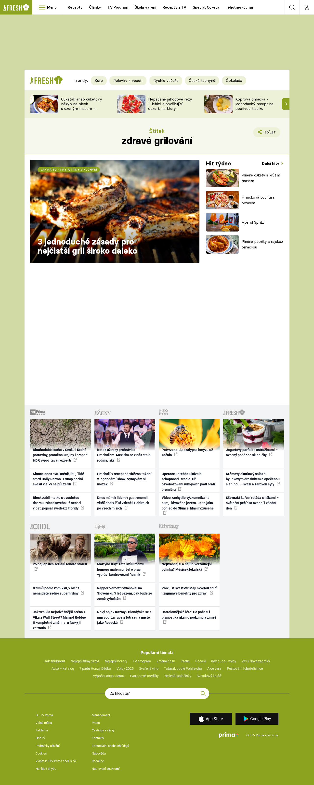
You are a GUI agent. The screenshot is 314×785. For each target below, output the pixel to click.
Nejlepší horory (116, 661)
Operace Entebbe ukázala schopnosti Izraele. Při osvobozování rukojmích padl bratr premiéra (188, 482)
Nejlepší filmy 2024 (85, 661)
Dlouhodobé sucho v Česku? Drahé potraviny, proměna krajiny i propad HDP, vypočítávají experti (60, 455)
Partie (185, 661)
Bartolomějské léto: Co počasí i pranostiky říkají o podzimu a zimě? (189, 614)
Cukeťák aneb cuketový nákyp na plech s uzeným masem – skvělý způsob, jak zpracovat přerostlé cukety (81, 111)
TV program (142, 661)
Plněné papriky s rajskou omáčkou (262, 244)
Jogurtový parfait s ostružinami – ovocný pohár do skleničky (252, 452)
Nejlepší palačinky (177, 676)
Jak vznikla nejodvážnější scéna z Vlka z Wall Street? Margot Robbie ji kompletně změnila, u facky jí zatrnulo (59, 620)
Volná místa (44, 723)
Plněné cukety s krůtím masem (261, 178)
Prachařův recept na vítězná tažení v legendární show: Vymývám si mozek (124, 479)
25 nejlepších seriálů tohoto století (60, 564)
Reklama (42, 730)
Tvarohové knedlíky (144, 676)
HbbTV (40, 738)
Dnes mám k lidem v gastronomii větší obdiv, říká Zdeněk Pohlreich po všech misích (123, 503)
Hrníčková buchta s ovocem (258, 200)
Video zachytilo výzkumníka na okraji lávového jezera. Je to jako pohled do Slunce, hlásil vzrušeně (188, 503)
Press (96, 723)
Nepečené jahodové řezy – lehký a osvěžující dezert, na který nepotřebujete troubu (170, 106)
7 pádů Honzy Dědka (95, 668)
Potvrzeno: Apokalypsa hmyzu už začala (187, 452)
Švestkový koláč (209, 676)
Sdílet (269, 133)
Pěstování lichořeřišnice (245, 668)
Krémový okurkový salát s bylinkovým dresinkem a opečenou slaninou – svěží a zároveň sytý (253, 479)
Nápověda (99, 753)
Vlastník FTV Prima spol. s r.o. (56, 761)
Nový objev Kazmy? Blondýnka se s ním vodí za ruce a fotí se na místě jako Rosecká (124, 617)
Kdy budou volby (223, 661)
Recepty (75, 7)
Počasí (200, 661)
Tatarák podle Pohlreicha (183, 668)
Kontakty (98, 738)
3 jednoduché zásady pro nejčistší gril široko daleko (87, 246)
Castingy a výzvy (103, 730)
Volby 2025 (125, 668)
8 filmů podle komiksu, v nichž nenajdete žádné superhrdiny (56, 590)
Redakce (98, 761)
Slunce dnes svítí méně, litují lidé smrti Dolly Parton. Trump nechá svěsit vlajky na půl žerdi (58, 479)
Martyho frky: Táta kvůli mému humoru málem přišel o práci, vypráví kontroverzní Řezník (120, 569)
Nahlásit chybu (46, 768)
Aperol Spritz (253, 222)
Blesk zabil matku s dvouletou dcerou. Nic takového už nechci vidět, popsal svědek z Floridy (57, 503)
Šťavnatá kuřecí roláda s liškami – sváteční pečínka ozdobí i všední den (252, 503)
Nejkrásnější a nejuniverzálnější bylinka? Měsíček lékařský (187, 566)
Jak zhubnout (54, 661)
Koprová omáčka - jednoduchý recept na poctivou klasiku (254, 104)
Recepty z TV (174, 7)
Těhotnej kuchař (240, 7)
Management (101, 715)
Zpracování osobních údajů (110, 746)
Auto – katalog (63, 668)
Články (95, 7)
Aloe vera (214, 668)
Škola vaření (145, 7)
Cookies (41, 753)
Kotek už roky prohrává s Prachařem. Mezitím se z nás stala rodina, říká (124, 455)
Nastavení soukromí (105, 768)
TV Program (117, 7)
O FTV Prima (44, 715)
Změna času (166, 661)
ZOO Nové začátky (256, 661)
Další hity (271, 163)
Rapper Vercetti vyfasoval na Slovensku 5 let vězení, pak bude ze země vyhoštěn (124, 593)
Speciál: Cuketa (206, 7)
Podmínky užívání (48, 746)
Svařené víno (148, 668)
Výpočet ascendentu (108, 676)
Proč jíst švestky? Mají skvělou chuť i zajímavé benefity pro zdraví (189, 590)
